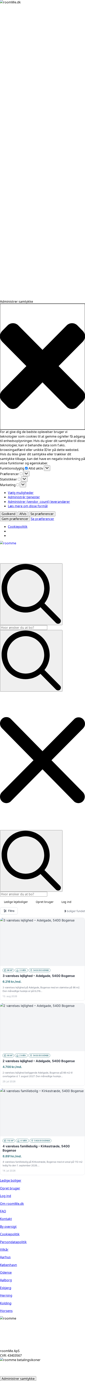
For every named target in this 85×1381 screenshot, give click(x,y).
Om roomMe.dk (12, 1203)
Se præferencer (42, 514)
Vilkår (4, 1249)
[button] (42, 367)
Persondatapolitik (13, 1242)
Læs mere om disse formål (28, 506)
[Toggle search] (31, 661)
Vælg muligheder (21, 492)
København (8, 1265)
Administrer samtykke (18, 1378)
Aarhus (5, 1257)
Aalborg (6, 1280)
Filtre (11, 910)
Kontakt (6, 1219)
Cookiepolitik (17, 526)
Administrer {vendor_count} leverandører (39, 501)
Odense (6, 1272)
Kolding (5, 1303)
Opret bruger (45, 902)
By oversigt (8, 1226)
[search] (31, 594)
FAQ (3, 1211)
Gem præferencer (15, 519)
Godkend (8, 514)
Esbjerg (5, 1288)
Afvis (22, 514)
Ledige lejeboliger (16, 902)
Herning (6, 1295)
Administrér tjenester (24, 497)
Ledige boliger (10, 1180)
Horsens (6, 1311)
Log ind (66, 902)
